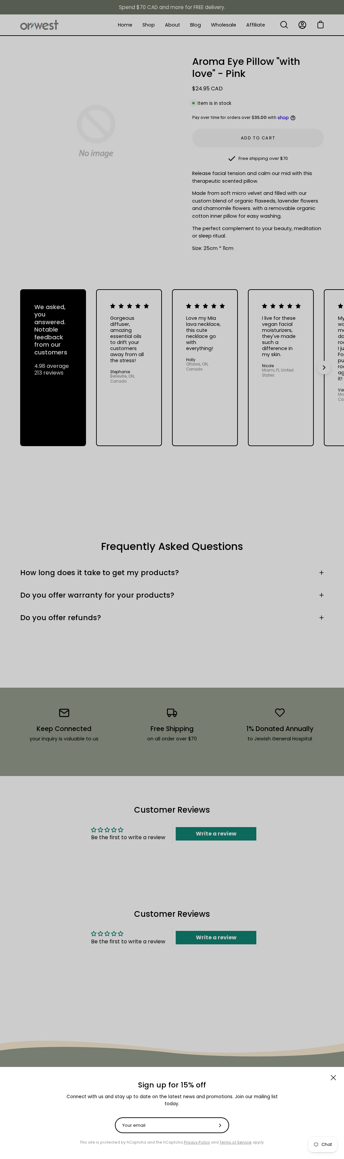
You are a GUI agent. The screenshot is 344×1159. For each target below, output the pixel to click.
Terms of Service (236, 1142)
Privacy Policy (197, 1142)
